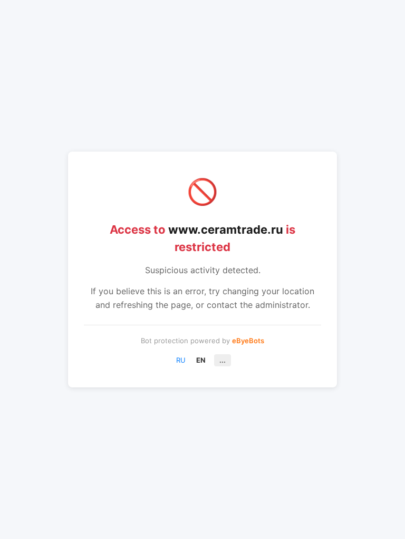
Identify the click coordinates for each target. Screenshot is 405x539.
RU (181, 360)
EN (201, 360)
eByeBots (248, 340)
